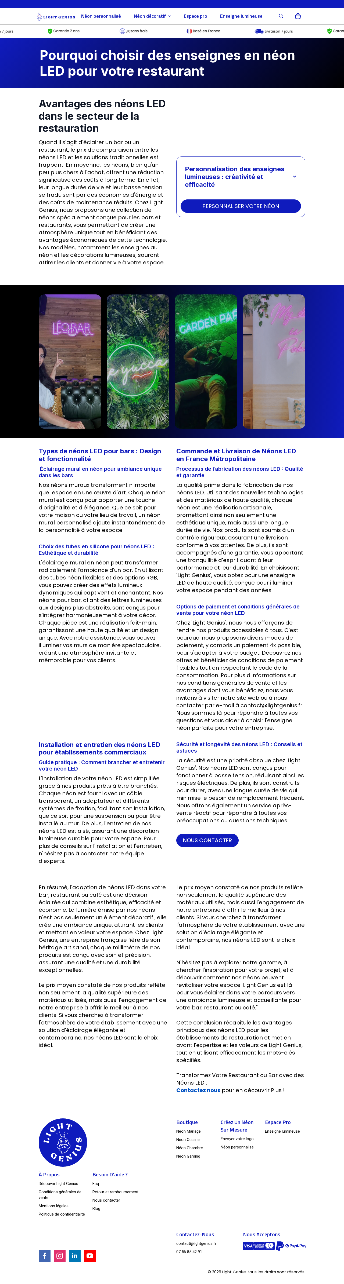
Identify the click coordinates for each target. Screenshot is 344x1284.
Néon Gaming (188, 1156)
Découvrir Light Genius (58, 1183)
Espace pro (195, 16)
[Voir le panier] (298, 16)
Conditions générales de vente (60, 1195)
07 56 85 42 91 (189, 1251)
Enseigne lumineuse (241, 16)
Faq (95, 1183)
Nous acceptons (261, 1234)
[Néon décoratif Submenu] (171, 16)
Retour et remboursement (115, 1192)
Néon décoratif (150, 16)
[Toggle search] (281, 16)
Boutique (187, 1122)
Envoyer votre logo (237, 1138)
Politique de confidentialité (62, 1214)
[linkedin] (75, 1256)
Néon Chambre (189, 1148)
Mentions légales (54, 1205)
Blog (96, 1208)
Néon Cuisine (188, 1139)
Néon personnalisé (101, 16)
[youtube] (90, 1256)
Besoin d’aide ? (110, 1174)
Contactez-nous (195, 1234)
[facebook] (45, 1256)
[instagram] (60, 1256)
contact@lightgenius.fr (196, 1243)
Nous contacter (106, 1200)
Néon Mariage (188, 1131)
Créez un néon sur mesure (237, 1125)
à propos (49, 1174)
